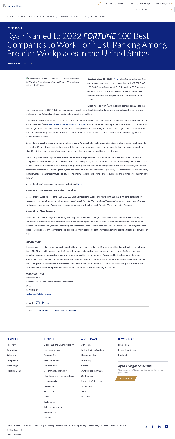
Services (11, 16)
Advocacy (11, 355)
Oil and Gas (49, 386)
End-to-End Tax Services (92, 350)
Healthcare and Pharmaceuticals (59, 376)
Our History (86, 386)
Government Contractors (56, 370)
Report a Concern (118, 425)
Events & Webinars (127, 350)
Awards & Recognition (65, 310)
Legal (43, 425)
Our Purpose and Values (92, 370)
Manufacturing (51, 381)
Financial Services (52, 360)
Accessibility (61, 425)
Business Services (52, 350)
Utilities (47, 417)
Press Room (15, 28)
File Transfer (145, 3)
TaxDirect (109, 3)
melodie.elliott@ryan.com (39, 294)
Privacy (51, 425)
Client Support (99, 16)
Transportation (51, 412)
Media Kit (123, 355)
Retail (46, 396)
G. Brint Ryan (43, 310)
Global (84, 391)
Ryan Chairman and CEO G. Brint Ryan (66, 124)
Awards (84, 365)
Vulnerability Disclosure (98, 425)
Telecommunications (53, 407)
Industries (26, 16)
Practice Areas (14, 370)
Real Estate (49, 391)
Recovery (11, 344)
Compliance (12, 360)
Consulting (12, 350)
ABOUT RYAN (89, 339)
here (79, 184)
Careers (121, 3)
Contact (132, 3)
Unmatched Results (90, 355)
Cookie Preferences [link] (14, 435)
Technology (12, 365)
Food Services (50, 365)
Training (64, 16)
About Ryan (80, 16)
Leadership (86, 360)
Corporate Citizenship (91, 381)
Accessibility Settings (77, 425)
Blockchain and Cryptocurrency (59, 344)
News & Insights (45, 16)
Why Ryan (86, 344)
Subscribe (125, 378)
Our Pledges (87, 376)
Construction (50, 355)
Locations (85, 396)
